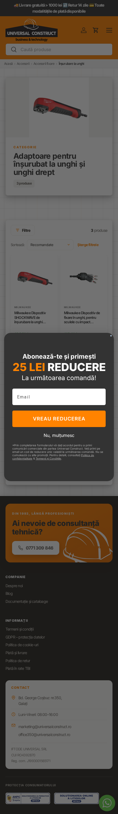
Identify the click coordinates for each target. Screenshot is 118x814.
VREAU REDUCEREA (59, 419)
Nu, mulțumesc (59, 435)
